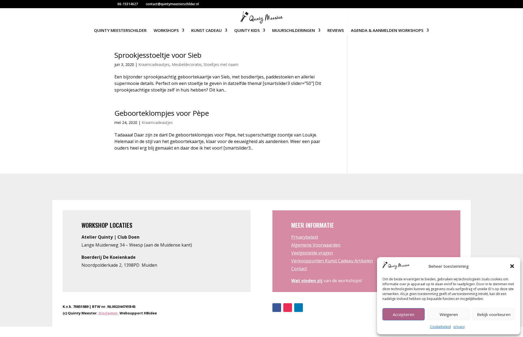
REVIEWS (335, 30)
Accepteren (403, 314)
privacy (459, 326)
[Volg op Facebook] (276, 307)
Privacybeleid (304, 237)
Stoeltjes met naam (220, 64)
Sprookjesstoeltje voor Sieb (158, 55)
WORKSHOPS (166, 30)
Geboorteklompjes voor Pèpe (161, 113)
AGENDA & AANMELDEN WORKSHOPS (387, 30)
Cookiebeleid (440, 326)
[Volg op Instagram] (287, 307)
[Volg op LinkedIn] (298, 307)
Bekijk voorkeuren (493, 314)
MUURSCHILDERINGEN (293, 30)
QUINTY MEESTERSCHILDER (120, 30)
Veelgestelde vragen (312, 253)
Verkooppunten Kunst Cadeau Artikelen (332, 261)
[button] (512, 266)
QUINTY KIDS (247, 30)
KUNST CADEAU (206, 30)
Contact (299, 269)
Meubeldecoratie (186, 64)
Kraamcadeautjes (153, 64)
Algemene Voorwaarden (315, 245)
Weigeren (449, 314)
